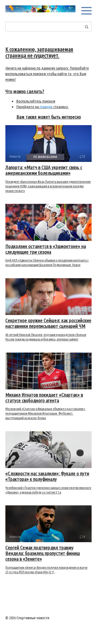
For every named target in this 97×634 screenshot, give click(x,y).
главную (46, 106)
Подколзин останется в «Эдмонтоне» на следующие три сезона (45, 249)
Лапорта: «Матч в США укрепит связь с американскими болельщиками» (43, 170)
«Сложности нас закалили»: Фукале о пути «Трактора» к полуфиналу (47, 476)
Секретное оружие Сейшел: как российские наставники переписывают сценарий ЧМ (48, 323)
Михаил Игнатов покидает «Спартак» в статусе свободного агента (44, 397)
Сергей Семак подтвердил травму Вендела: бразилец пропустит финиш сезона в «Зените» (42, 553)
